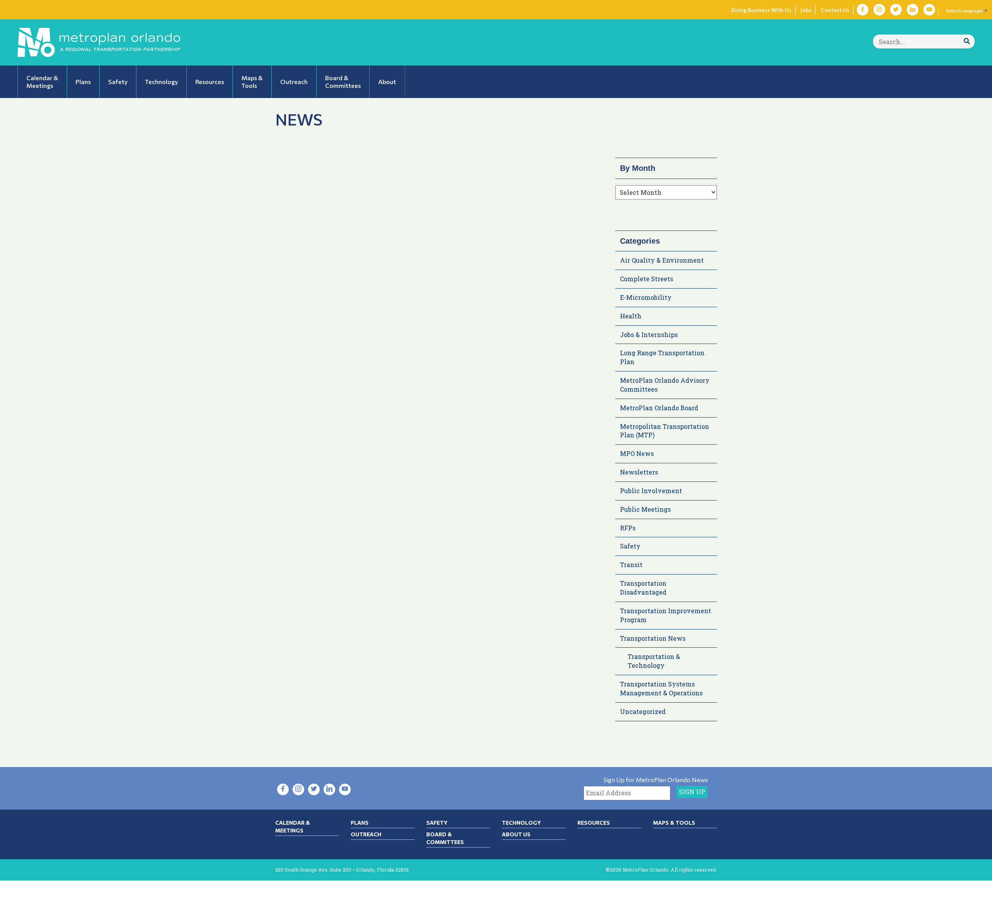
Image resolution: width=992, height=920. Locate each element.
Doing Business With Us (761, 10)
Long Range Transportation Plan (662, 357)
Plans (360, 822)
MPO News (637, 453)
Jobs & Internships (649, 334)
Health (630, 316)
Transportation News (652, 638)
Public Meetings (645, 509)
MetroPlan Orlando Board (659, 408)
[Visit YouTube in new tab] (929, 9)
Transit (631, 565)
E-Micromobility (646, 297)
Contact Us (835, 10)
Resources (593, 822)
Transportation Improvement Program (665, 615)
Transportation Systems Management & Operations (661, 688)
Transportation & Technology (654, 660)
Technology (521, 822)
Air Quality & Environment (662, 260)
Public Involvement (651, 491)
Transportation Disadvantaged (643, 587)
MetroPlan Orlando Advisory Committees (665, 384)
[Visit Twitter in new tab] (896, 9)
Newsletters (639, 472)
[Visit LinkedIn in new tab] (912, 9)
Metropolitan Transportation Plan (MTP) (664, 430)
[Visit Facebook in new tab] (862, 9)
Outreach (366, 834)
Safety (630, 546)
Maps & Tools (674, 822)
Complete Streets (646, 279)
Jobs (806, 10)
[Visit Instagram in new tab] (879, 9)
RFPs (628, 528)
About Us (516, 834)
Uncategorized (643, 711)
